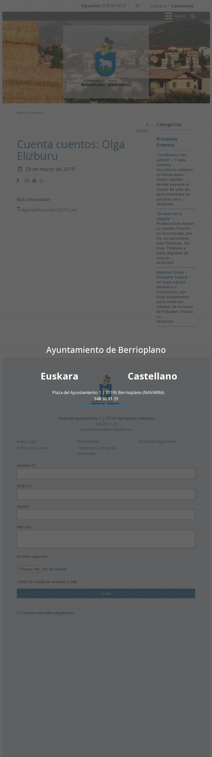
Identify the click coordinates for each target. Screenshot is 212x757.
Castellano (152, 376)
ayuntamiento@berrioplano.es (106, 405)
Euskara (59, 376)
